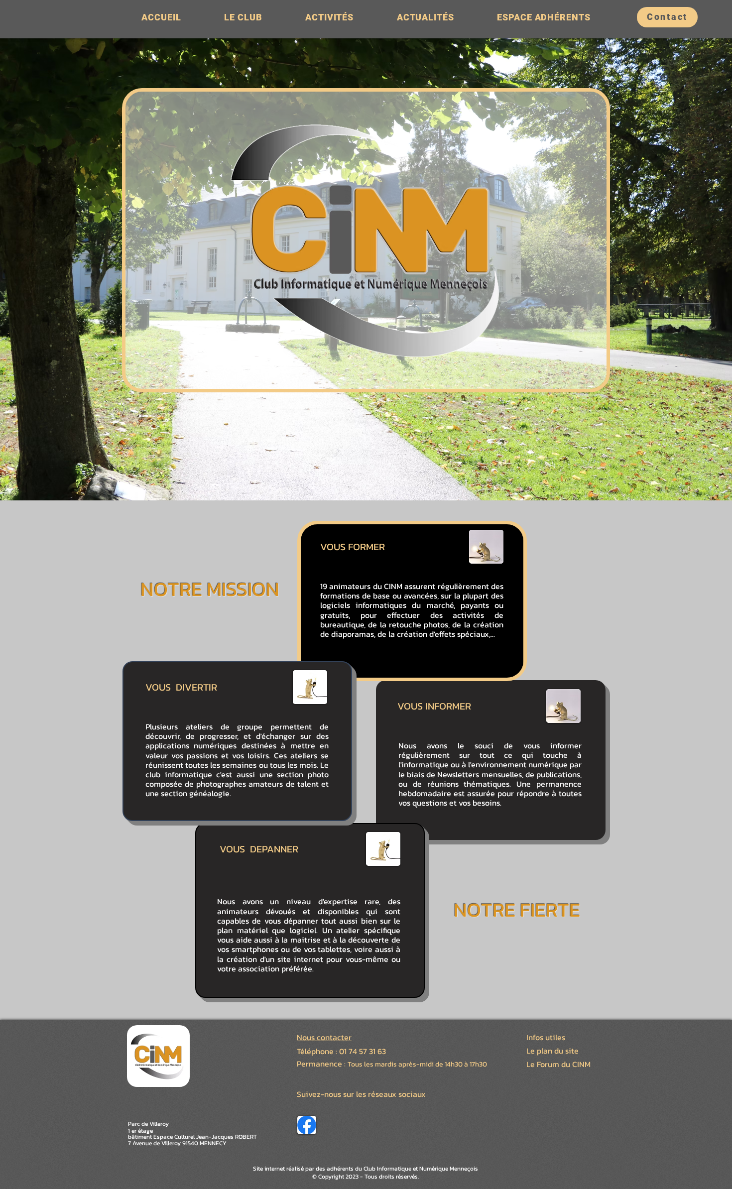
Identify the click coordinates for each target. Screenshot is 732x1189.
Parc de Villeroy (148, 1123)
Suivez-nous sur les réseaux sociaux (361, 1094)
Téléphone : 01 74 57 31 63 (341, 1051)
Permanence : (322, 1064)
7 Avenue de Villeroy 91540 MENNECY (177, 1143)
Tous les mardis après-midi (391, 1064)
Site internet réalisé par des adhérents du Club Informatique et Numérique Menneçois (365, 1168)
